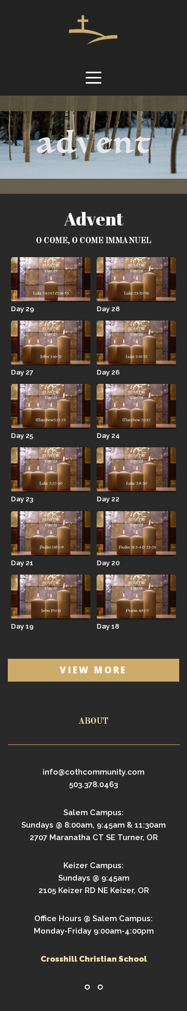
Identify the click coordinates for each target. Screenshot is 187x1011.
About (93, 721)
